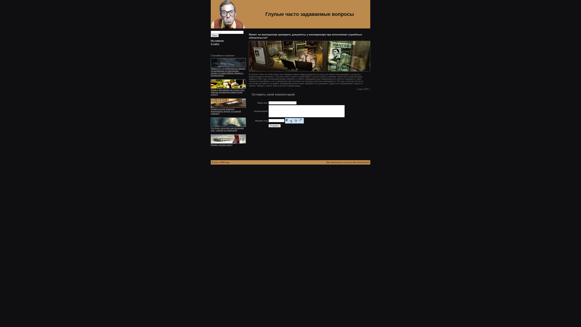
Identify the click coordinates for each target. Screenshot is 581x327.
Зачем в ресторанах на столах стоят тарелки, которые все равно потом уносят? (228, 92)
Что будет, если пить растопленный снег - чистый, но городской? (227, 129)
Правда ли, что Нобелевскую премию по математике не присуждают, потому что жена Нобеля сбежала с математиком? (228, 72)
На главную (217, 41)
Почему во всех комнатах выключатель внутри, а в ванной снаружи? (226, 111)
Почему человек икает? (221, 145)
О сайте (215, 44)
